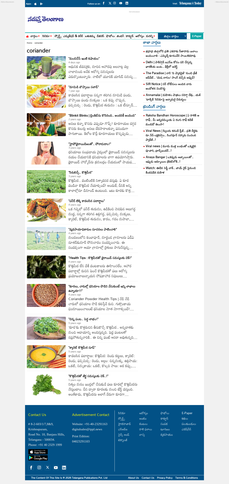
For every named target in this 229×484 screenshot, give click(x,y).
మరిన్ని (149, 36)
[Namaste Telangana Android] (42, 3)
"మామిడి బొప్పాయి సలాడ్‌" (84, 87)
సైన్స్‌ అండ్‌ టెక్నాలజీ (123, 437)
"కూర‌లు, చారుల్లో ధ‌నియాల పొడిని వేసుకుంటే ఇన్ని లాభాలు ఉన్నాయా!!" (102, 288)
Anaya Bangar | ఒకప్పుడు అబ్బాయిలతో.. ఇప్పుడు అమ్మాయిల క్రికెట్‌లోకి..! (170, 159)
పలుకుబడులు (189, 424)
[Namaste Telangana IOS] (36, 3)
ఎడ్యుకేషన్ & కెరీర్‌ (73, 36)
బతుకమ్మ (90, 36)
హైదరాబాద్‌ (124, 424)
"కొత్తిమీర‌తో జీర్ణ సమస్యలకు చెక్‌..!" (88, 376)
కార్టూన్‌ (164, 418)
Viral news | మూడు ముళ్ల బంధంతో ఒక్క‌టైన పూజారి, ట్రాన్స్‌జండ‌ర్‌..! (171, 148)
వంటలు (143, 424)
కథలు (185, 418)
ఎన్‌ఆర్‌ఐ (123, 429)
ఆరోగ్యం (140, 36)
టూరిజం (165, 429)
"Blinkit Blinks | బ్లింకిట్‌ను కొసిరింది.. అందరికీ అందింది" (102, 115)
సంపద (164, 424)
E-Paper (196, 36)
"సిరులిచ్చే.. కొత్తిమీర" (80, 172)
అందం (143, 418)
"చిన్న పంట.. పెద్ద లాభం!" (84, 319)
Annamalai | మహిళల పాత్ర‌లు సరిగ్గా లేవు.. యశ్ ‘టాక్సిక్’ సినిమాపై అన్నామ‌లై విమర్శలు (173, 97)
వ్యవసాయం (167, 434)
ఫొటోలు (110, 36)
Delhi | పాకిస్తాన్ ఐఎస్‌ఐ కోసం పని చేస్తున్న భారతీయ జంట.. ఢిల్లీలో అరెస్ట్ (169, 64)
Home (29, 43)
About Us (133, 477)
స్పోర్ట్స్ (58, 36)
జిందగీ (120, 36)
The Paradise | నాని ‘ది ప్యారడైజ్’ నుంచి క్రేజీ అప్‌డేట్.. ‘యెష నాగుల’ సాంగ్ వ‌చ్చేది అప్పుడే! (171, 75)
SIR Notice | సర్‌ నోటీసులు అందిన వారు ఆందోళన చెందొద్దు (169, 86)
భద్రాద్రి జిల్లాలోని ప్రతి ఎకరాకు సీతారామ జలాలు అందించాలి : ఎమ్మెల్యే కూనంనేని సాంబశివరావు (172, 53)
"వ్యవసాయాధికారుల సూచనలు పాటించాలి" (93, 229)
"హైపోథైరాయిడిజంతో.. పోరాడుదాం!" (90, 144)
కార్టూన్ (130, 36)
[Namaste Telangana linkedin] (127, 2)
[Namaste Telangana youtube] (121, 2)
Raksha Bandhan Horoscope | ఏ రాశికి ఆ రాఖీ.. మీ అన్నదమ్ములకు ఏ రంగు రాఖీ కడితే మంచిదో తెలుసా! (172, 119)
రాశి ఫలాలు (145, 429)
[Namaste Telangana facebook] (104, 2)
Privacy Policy (164, 477)
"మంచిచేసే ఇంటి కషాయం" (84, 58)
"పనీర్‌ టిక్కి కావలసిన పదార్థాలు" (87, 201)
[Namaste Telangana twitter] (110, 4)
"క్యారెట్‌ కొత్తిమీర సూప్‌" (82, 347)
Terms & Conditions (186, 477)
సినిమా (46, 36)
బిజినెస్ (100, 36)
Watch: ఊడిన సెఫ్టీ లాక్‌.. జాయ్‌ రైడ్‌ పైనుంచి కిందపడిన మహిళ (171, 170)
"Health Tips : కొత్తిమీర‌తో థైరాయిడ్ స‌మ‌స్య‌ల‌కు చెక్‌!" (100, 257)
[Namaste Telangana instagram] (115, 2)
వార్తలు (34, 36)
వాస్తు (142, 434)
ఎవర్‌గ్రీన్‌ (186, 429)
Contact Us (148, 477)
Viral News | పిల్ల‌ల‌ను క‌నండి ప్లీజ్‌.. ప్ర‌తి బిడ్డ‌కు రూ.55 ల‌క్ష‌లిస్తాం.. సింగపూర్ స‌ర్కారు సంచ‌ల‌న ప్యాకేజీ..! (172, 135)
